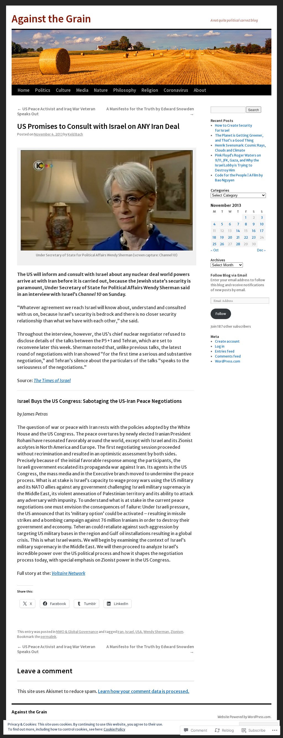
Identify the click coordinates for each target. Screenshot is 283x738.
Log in (219, 346)
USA (138, 632)
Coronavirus (176, 90)
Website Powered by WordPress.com (244, 717)
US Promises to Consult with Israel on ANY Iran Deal (98, 126)
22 (246, 237)
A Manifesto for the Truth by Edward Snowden (150, 111)
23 (254, 237)
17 (261, 231)
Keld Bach (75, 134)
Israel (129, 632)
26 (222, 244)
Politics (42, 90)
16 (254, 231)
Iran (120, 632)
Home (24, 90)
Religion (150, 90)
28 (238, 244)
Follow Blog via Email (229, 275)
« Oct (214, 249)
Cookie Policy (114, 729)
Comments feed (228, 356)
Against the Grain (51, 18)
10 (262, 224)
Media (82, 90)
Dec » (261, 249)
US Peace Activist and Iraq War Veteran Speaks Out (56, 111)
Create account (227, 341)
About (200, 90)
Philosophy (124, 90)
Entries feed (224, 351)
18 (214, 237)
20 (230, 237)
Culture (63, 90)
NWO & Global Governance (77, 632)
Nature (101, 90)
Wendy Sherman (156, 632)
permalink (48, 637)
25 (214, 244)
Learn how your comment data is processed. (143, 691)
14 (238, 231)
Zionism (177, 632)
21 (238, 237)
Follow (221, 314)
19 (222, 237)
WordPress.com (227, 361)
